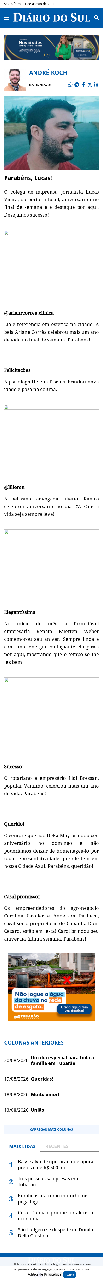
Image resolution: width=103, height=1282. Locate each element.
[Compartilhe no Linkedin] (96, 84)
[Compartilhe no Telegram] (77, 84)
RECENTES (56, 1146)
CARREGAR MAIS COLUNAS (51, 1129)
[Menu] (6, 18)
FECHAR (69, 1274)
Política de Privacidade (44, 1274)
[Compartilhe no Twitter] (89, 84)
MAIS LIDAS (22, 1146)
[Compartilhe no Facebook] (83, 84)
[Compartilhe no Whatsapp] (70, 84)
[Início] (52, 20)
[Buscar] (96, 18)
